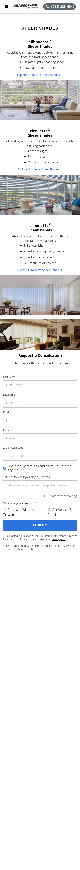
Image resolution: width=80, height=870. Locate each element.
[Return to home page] (25, 6)
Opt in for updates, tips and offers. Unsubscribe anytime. (39, 468)
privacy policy (59, 539)
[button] (6, 6)
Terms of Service (17, 549)
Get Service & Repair (60, 512)
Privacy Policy (68, 546)
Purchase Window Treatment (18, 512)
